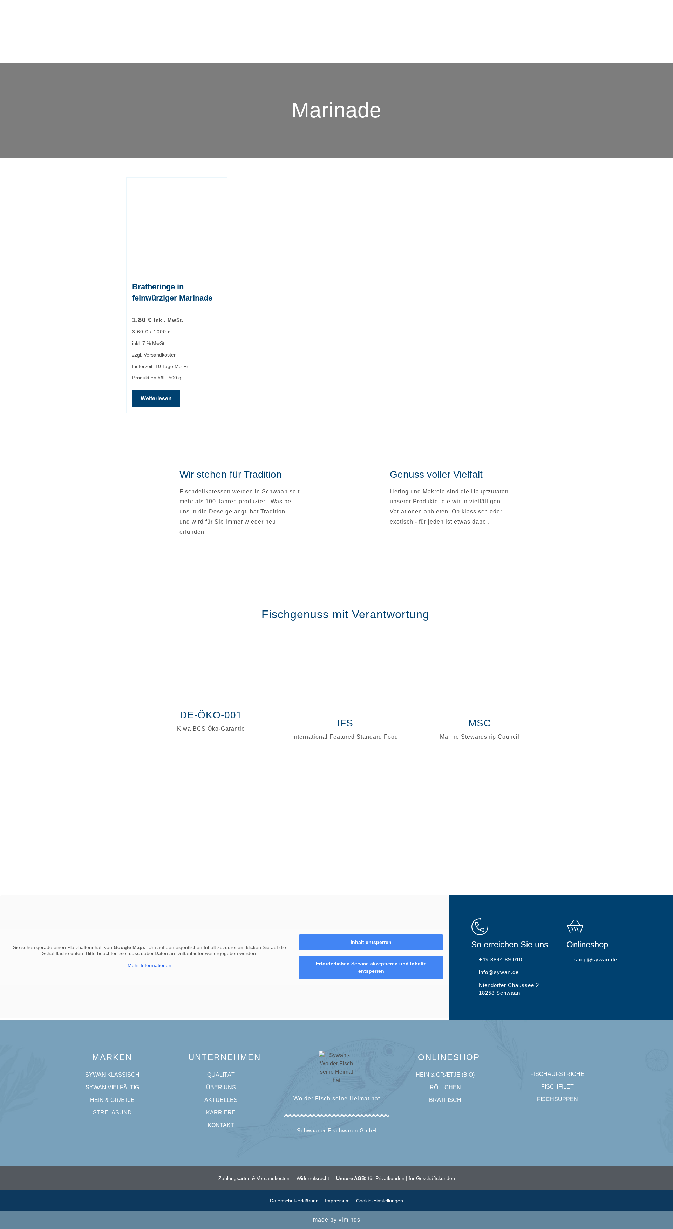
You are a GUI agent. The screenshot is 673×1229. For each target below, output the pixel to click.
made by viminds (336, 1220)
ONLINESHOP (449, 1057)
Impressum (337, 1200)
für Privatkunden (386, 1178)
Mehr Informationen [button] (149, 965)
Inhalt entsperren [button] (371, 942)
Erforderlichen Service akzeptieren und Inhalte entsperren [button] (371, 967)
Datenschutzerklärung (294, 1200)
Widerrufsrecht (313, 1178)
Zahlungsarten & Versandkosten (254, 1178)
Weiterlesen (156, 398)
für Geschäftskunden (432, 1178)
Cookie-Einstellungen (379, 1200)
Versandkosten (160, 355)
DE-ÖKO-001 (211, 715)
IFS (345, 723)
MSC (479, 723)
